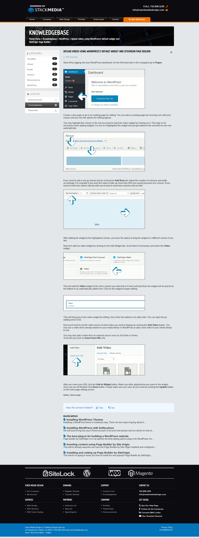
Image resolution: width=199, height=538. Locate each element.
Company (47, 19)
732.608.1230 (157, 6)
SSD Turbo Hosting (35, 512)
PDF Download (71, 57)
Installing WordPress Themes (84, 419)
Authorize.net (70, 505)
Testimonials (98, 19)
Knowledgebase (50, 38)
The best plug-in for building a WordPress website (97, 436)
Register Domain (72, 491)
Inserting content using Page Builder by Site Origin (98, 444)
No (113, 407)
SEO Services (33, 509)
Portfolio (81, 19)
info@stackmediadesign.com (148, 10)
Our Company (33, 491)
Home (32, 19)
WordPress (64, 38)
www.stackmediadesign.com (77, 530)
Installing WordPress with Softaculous (90, 427)
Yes (100, 407)
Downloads (32, 110)
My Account (32, 494)
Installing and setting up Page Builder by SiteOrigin (98, 452)
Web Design (64, 19)
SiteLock (68, 509)
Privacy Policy (167, 527)
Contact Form (109, 491)
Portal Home (34, 38)
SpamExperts (70, 512)
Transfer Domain (72, 494)
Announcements (34, 100)
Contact (115, 19)
